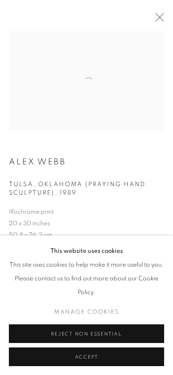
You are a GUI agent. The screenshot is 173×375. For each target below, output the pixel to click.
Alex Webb (37, 162)
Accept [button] (86, 357)
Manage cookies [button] (86, 312)
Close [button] (157, 20)
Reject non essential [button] (86, 333)
